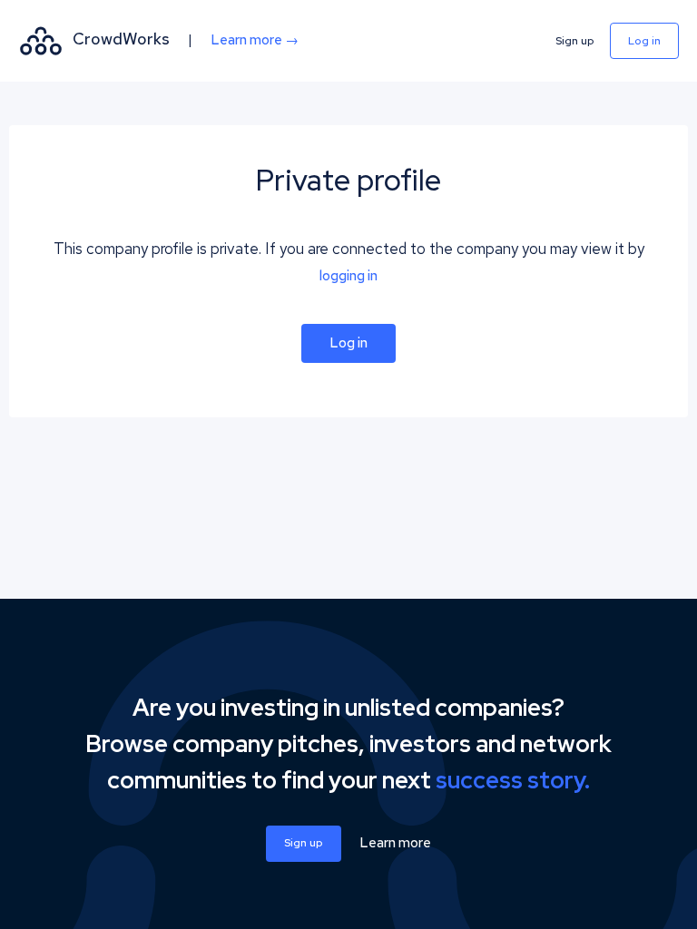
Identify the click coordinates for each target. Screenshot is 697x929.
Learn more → (255, 40)
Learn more (395, 843)
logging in (348, 276)
